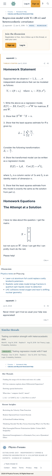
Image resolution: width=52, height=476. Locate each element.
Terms (21, 468)
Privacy (29, 468)
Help (35, 468)
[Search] (47, 3)
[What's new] (42, 3)
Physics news (7, 273)
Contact (7, 468)
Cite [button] (45, 260)
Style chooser (10, 464)
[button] (44, 63)
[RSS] (41, 468)
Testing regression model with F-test (29, 351)
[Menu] (5, 4)
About (14, 468)
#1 (48, 63)
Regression (41, 26)
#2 (48, 306)
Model (32, 26)
